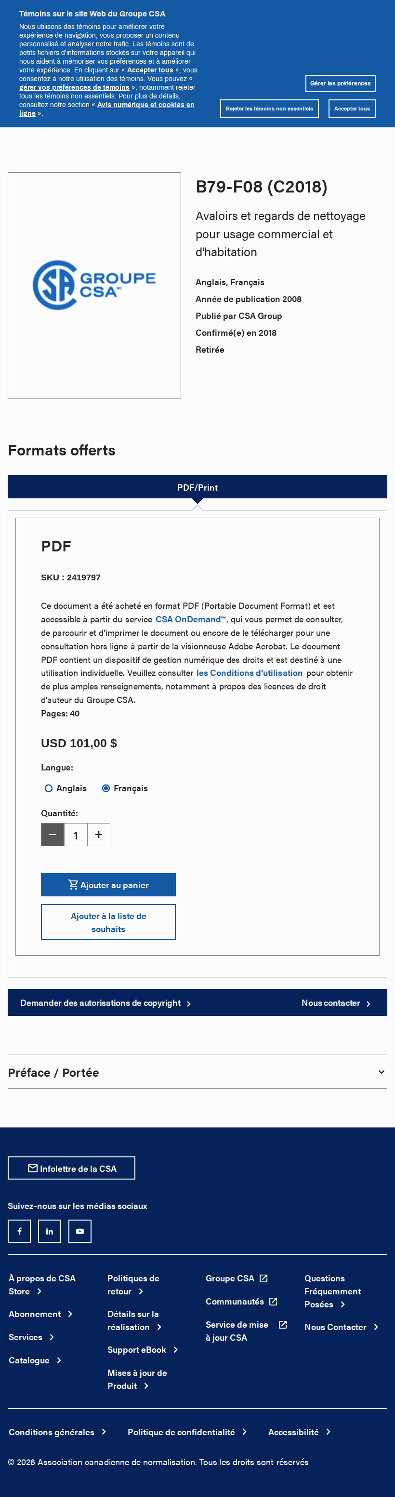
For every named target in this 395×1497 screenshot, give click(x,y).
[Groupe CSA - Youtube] (80, 1231)
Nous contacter (331, 1002)
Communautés (235, 1301)
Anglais (71, 788)
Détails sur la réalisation (133, 1319)
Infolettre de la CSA (78, 1168)
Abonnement (35, 1313)
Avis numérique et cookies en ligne (107, 109)
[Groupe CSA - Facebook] (19, 1231)
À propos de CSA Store (42, 1284)
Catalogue (29, 1360)
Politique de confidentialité (181, 1432)
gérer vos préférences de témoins (74, 87)
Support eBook (136, 1349)
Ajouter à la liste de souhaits (108, 921)
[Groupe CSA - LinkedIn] (49, 1231)
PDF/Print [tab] (197, 487)
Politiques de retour (133, 1284)
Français (131, 788)
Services (25, 1337)
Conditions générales (51, 1432)
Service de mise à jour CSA (237, 1330)
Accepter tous (150, 69)
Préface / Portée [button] (53, 1071)
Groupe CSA (230, 1278)
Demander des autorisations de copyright (100, 1002)
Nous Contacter (335, 1326)
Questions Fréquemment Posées (332, 1291)
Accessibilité (293, 1432)
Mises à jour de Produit (137, 1378)
